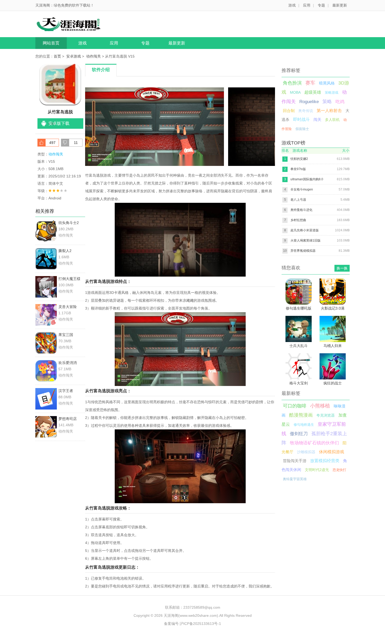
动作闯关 (93, 56)
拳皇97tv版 (298, 169)
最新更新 (339, 5)
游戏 (292, 5)
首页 (57, 56)
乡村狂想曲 (298, 220)
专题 (321, 5)
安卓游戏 (73, 56)
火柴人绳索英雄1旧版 (305, 240)
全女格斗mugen (301, 189)
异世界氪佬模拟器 (303, 251)
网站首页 (51, 43)
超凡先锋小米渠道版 (304, 230)
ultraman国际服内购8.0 (306, 179)
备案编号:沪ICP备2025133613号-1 (192, 623)
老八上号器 (298, 199)
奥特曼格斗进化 (301, 210)
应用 (306, 5)
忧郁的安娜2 (299, 159)
